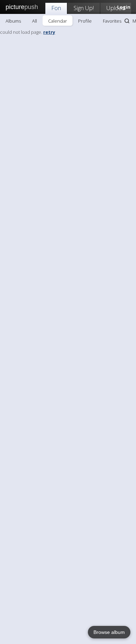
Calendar (57, 21)
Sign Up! (84, 8)
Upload (115, 8)
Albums (13, 21)
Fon (56, 8)
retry (49, 32)
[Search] (127, 20)
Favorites (112, 21)
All (34, 21)
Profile (85, 21)
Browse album (109, 632)
